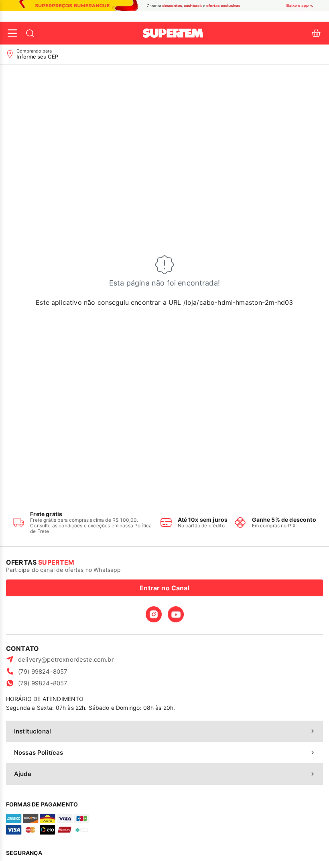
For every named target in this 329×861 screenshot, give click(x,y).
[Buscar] (30, 33)
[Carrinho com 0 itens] (316, 33)
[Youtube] (176, 614)
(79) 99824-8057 (42, 671)
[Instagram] (154, 614)
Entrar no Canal (164, 588)
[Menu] (12, 33)
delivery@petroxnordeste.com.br (66, 659)
